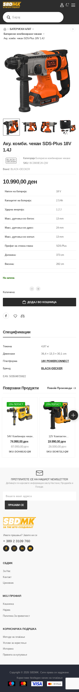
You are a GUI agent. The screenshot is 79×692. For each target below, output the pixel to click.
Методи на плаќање (14, 636)
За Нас (7, 571)
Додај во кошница (42, 302)
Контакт (7, 577)
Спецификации (16, 332)
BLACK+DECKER (20, 169)
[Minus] (32, 288)
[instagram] (14, 548)
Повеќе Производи (59, 388)
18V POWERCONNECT (55, 361)
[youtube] (30, 548)
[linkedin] (22, 548)
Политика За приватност (16, 615)
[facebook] (6, 548)
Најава (6, 609)
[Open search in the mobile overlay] (33, 17)
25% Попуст (53, 404)
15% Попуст (16, 404)
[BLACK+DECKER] (11, 160)
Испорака (8, 648)
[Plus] (38, 288)
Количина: (9, 292)
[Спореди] (22, 316)
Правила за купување (15, 654)
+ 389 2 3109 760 (16, 541)
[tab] (16, 332)
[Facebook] (6, 316)
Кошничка (8, 603)
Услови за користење (14, 642)
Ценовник (8, 582)
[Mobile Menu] (73, 5)
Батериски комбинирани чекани (23, 33)
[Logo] (33, 5)
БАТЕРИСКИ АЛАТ (20, 29)
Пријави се (16, 505)
